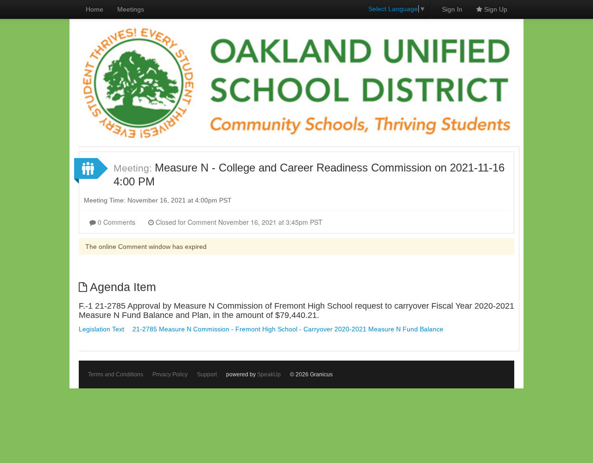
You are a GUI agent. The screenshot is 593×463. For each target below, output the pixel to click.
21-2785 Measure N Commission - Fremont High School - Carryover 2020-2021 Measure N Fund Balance (287, 329)
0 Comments (115, 222)
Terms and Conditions (115, 374)
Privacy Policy (170, 374)
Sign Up (494, 9)
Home (94, 9)
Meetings (130, 9)
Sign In (452, 9)
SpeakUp (269, 374)
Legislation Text (101, 329)
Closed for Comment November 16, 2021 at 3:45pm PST (238, 222)
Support (207, 374)
